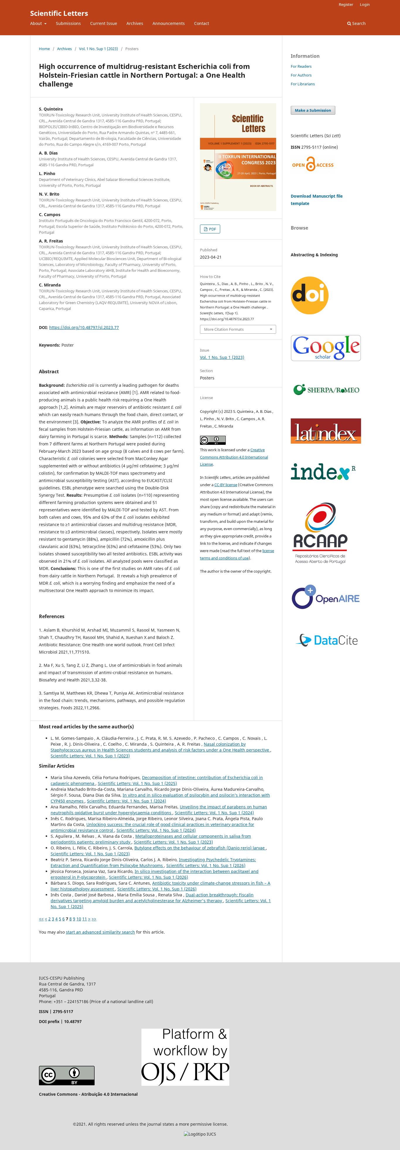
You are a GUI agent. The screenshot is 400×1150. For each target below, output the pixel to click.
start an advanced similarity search (100, 932)
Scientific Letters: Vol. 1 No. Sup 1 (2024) (126, 801)
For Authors (301, 75)
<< (41, 919)
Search (358, 23)
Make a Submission (313, 110)
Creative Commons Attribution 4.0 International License (234, 457)
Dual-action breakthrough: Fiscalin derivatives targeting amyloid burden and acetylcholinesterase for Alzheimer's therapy (152, 897)
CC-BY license (225, 484)
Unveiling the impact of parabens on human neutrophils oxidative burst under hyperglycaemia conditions (159, 809)
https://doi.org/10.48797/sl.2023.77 (84, 327)
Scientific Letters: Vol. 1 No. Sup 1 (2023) (90, 756)
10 (78, 919)
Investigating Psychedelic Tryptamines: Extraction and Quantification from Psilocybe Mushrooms (153, 862)
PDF (212, 229)
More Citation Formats (224, 329)
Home (44, 48)
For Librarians (303, 83)
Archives (135, 23)
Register (346, 4)
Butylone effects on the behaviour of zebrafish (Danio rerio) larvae (200, 848)
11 (84, 919)
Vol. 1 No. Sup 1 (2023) (98, 48)
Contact (201, 23)
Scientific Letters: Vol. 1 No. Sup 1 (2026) (205, 865)
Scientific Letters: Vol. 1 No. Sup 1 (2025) (137, 783)
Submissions (68, 23)
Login (365, 4)
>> (94, 919)
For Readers (301, 66)
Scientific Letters (59, 13)
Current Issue (103, 23)
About (36, 23)
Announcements (169, 23)
